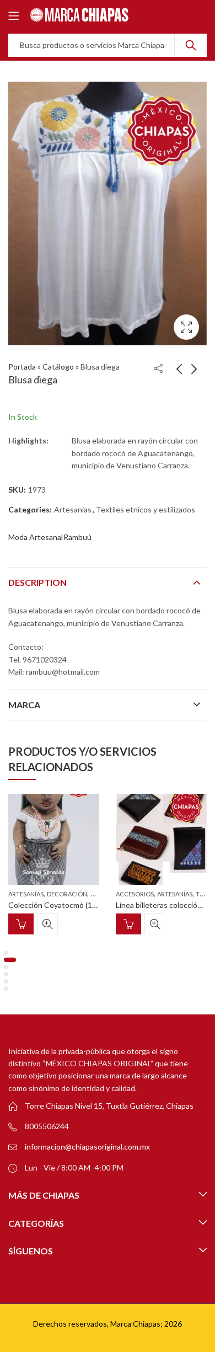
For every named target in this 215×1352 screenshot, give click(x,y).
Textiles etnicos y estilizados (145, 509)
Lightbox (186, 327)
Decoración (67, 893)
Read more (21, 923)
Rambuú (77, 537)
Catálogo (58, 366)
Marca (24, 704)
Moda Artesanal (35, 537)
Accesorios (135, 893)
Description (37, 582)
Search (191, 45)
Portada (22, 366)
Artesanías (73, 509)
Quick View (47, 923)
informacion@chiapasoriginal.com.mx (87, 1146)
